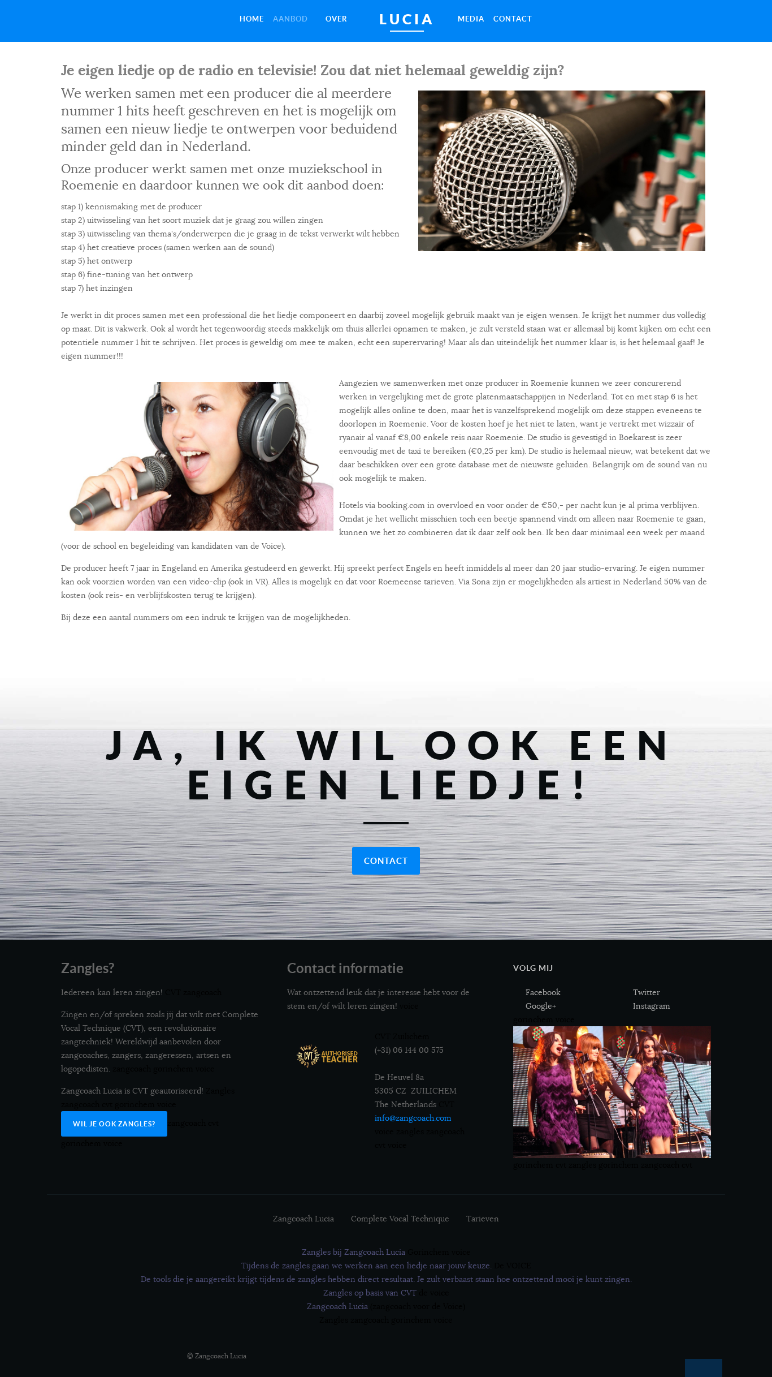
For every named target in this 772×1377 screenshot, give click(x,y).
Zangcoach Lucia (303, 1219)
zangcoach (660, 1165)
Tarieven (482, 1219)
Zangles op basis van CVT (386, 1293)
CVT (446, 1104)
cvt (687, 1165)
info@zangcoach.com (413, 1118)
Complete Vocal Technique (400, 1219)
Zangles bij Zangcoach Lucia (386, 1252)
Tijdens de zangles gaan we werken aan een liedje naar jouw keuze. (386, 1265)
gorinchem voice (544, 1019)
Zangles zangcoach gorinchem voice (386, 1320)
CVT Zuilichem (402, 1036)
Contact (386, 861)
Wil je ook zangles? (114, 1124)
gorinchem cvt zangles (554, 1165)
